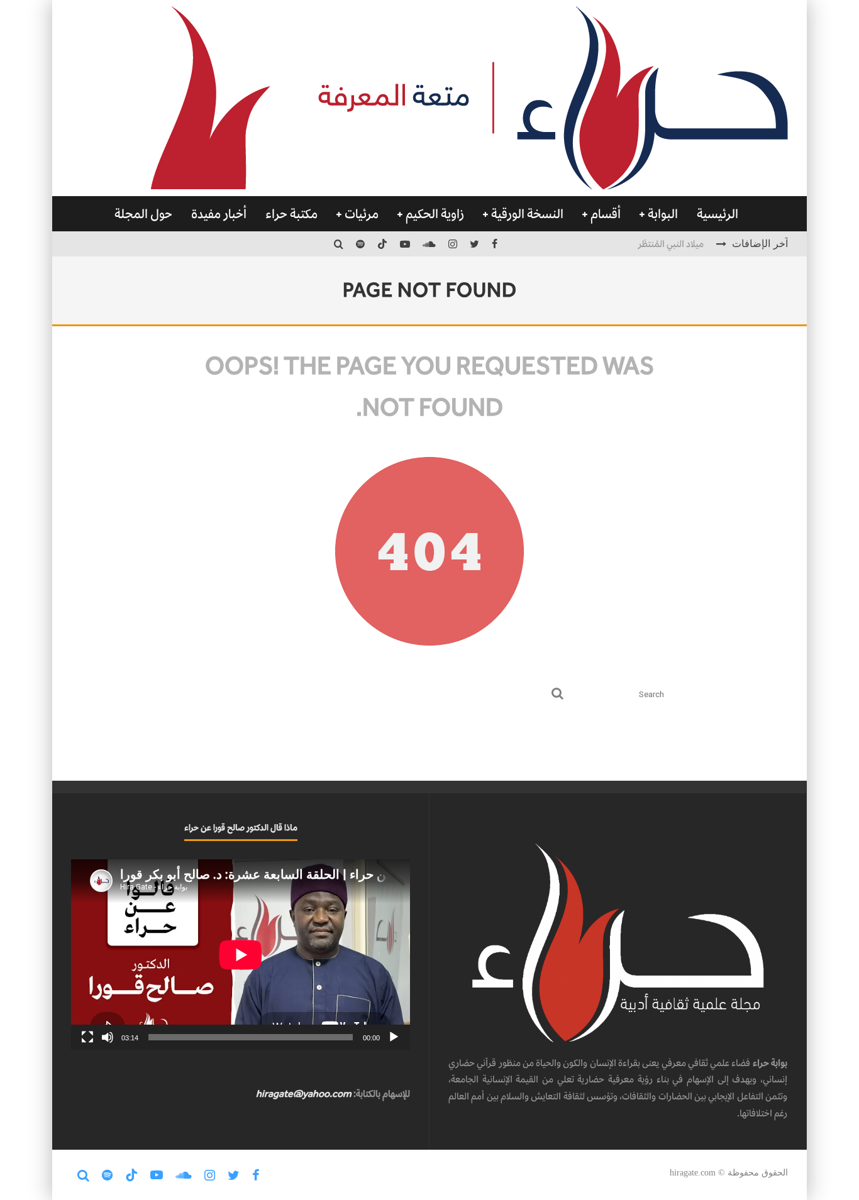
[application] (240, 954)
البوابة (663, 214)
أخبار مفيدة (219, 214)
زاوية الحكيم (435, 214)
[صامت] (107, 1037)
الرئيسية (717, 214)
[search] (557, 694)
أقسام (605, 214)
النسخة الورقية (527, 214)
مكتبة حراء (291, 214)
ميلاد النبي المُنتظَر (671, 243)
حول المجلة (143, 214)
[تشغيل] (393, 1037)
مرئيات (362, 214)
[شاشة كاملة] (87, 1037)
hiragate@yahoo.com (304, 1093)
